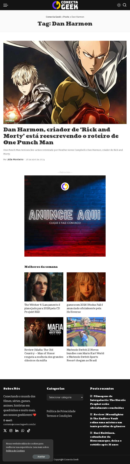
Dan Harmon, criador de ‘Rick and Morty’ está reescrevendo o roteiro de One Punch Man (60, 136)
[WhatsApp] (22, 431)
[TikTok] (28, 431)
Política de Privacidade (61, 411)
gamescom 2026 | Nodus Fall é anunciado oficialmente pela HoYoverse (85, 308)
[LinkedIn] (16, 431)
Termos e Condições (59, 415)
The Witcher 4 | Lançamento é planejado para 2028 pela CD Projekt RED (42, 308)
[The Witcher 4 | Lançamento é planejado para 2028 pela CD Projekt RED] (43, 287)
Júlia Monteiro (15, 159)
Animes (9, 120)
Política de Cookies (15, 450)
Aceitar (41, 457)
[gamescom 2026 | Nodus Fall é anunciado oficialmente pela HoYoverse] (86, 287)
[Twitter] (5, 431)
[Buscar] (125, 5)
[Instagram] (11, 431)
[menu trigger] (6, 5)
